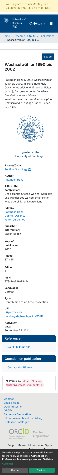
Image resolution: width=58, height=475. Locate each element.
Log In (41, 23)
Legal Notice (11, 402)
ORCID (8, 410)
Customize (7, 463)
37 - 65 (9, 259)
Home (6, 36)
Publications (46, 36)
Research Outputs (24, 36)
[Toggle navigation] (51, 23)
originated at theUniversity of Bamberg (29, 154)
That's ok (42, 470)
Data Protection (13, 406)
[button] (35, 23)
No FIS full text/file (18, 347)
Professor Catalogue (16, 422)
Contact (9, 398)
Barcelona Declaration (17, 414)
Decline (15, 470)
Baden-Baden (13, 233)
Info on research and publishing (23, 418)
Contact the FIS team (20, 367)
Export (48, 56)
